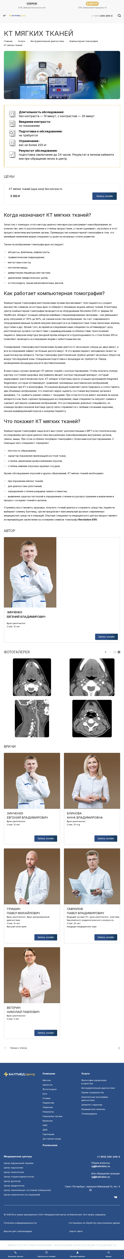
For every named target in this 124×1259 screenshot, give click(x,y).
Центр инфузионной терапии (18, 1163)
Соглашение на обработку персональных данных (94, 1223)
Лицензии (48, 1107)
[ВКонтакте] (117, 1198)
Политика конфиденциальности (20, 1223)
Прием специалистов (92, 1092)
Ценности (47, 1084)
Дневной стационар (91, 1104)
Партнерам (48, 1134)
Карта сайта (76, 1231)
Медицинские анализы (93, 1109)
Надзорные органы (52, 1116)
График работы (111, 1190)
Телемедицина (89, 1113)
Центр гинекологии (14, 1172)
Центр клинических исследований (22, 1194)
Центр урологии (12, 1181)
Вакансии (48, 1120)
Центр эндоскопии (13, 1167)
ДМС (45, 1129)
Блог (45, 1093)
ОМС (45, 1125)
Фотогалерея (50, 1089)
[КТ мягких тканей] (32, 677)
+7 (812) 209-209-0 (108, 1156)
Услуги (85, 1073)
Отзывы (47, 1098)
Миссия (47, 1080)
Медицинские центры (18, 1156)
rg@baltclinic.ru (100, 1166)
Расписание (50, 1145)
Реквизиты (48, 1111)
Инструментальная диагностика (98, 1088)
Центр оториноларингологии (19, 1176)
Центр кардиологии (14, 1185)
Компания (49, 1073)
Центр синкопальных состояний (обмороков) (27, 1190)
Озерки (32, 3)
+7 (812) (102, 15)
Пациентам (48, 1102)
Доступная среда (52, 1138)
